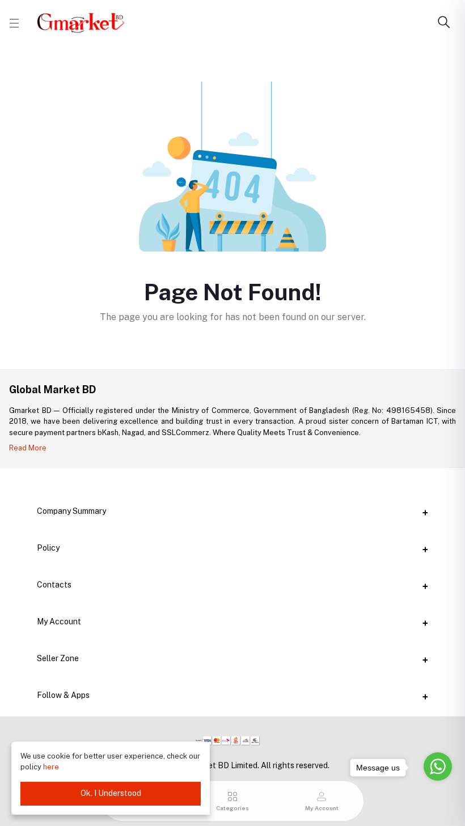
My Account (59, 621)
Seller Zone (58, 658)
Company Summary (71, 511)
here (51, 767)
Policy (48, 547)
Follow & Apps (63, 695)
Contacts (54, 584)
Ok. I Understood (111, 793)
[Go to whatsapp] (438, 766)
